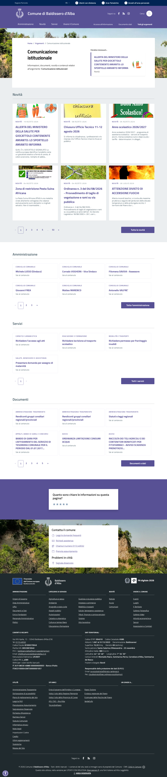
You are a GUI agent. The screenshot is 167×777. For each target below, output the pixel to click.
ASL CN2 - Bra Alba (57, 701)
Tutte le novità (138, 230)
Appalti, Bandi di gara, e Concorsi (32, 434)
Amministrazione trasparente (30, 412)
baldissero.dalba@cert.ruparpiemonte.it (33, 650)
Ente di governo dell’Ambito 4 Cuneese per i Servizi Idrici (71, 689)
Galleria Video (138, 614)
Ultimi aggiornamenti (21, 740)
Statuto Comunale (20, 720)
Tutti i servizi (138, 381)
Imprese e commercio (87, 602)
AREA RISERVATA (83, 773)
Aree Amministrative (21, 602)
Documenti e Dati (20, 610)
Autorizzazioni (54, 614)
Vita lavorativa (84, 622)
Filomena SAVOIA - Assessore (124, 271)
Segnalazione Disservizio (22, 709)
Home (30, 43)
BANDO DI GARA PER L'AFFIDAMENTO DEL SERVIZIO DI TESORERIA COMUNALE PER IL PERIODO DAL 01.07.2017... (33, 443)
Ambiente (53, 602)
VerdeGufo (88, 701)
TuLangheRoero (55, 705)
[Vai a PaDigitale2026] (139, 580)
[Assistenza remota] (143, 766)
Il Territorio (137, 606)
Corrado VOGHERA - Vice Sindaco (79, 271)
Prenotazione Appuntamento (24, 705)
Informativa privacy (20, 724)
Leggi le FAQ (18, 701)
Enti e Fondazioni (20, 614)
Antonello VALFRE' (118, 290)
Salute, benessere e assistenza (31, 358)
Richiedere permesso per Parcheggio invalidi (128, 342)
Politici (15, 622)
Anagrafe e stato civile (58, 606)
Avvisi (65, 434)
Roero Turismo (90, 689)
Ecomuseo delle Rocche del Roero (98, 697)
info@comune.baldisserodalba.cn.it (32, 653)
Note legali (17, 728)
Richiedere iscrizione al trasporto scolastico (79, 342)
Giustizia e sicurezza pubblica (90, 598)
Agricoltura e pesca (56, 598)
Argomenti (39, 43)
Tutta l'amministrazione (137, 305)
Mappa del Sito (19, 748)
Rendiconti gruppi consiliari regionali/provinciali (30, 418)
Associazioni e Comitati (142, 626)
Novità (19, 121)
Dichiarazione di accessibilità (24, 693)
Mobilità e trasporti (119, 336)
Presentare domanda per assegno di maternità (34, 364)
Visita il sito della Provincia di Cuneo (63, 697)
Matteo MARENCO (71, 290)
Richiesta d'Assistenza (22, 713)
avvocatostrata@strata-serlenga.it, (104, 671)
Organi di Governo (20, 598)
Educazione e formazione (74, 336)
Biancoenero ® (93, 770)
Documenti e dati (138, 463)
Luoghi (136, 602)
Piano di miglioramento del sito (25, 697)
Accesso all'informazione (103, 24)
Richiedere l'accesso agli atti (30, 341)
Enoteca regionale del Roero (95, 693)
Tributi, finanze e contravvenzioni (91, 614)
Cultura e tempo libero (58, 622)
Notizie (112, 598)
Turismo (81, 618)
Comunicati (113, 606)
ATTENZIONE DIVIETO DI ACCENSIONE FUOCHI (127, 190)
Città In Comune (134, 766)
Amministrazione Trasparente (24, 689)
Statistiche (17, 744)
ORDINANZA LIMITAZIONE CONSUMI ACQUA (81, 440)
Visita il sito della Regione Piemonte (63, 693)
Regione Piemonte (21, 3)
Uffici (15, 606)
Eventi (136, 598)
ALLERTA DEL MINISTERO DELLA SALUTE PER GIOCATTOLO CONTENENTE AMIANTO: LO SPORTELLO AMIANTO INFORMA (111, 62)
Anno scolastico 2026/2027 (129, 127)
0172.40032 (21, 642)
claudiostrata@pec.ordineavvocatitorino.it (105, 674)
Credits (15, 736)
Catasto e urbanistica (26, 336)
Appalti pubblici (55, 610)
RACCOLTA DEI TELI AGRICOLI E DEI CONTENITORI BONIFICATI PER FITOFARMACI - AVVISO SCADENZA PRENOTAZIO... (127, 443)
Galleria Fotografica (141, 610)
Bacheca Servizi (19, 716)
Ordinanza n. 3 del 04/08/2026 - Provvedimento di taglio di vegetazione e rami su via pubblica (83, 195)
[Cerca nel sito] (149, 13)
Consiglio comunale (25, 266)
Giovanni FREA (23, 290)
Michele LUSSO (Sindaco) (29, 271)
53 (53, 230)
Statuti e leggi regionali (121, 416)
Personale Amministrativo (23, 618)
